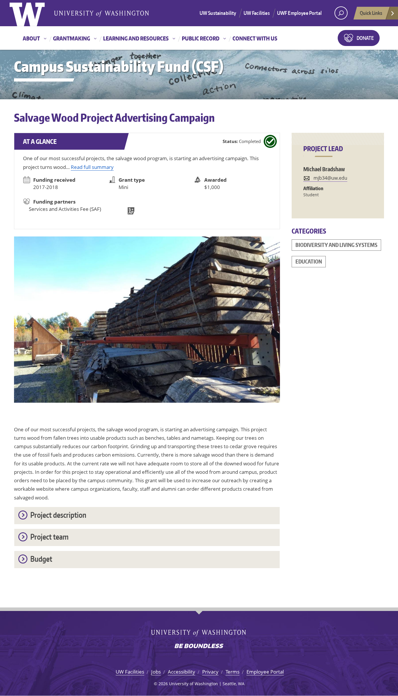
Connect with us (255, 38)
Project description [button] (58, 515)
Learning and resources (136, 38)
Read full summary (92, 167)
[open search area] (341, 13)
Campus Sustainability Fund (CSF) (118, 66)
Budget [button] (41, 558)
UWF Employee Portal (299, 13)
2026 (163, 683)
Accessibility (181, 671)
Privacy (210, 671)
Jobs (156, 671)
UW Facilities (257, 13)
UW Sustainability (218, 13)
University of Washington (33, 13)
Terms (232, 671)
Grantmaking (71, 38)
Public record (200, 38)
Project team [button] (49, 536)
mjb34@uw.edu (330, 178)
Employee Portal (265, 671)
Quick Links (371, 13)
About (31, 38)
